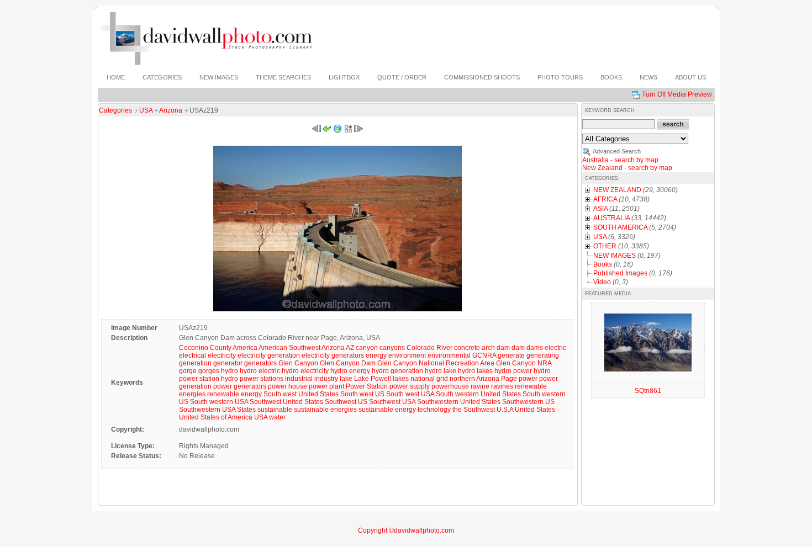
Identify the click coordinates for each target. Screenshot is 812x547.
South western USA (219, 402)
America (245, 348)
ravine (480, 386)
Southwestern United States (458, 402)
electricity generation (269, 355)
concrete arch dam (482, 348)
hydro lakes (475, 371)
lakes (401, 379)
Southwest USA (392, 402)
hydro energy (350, 371)
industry (326, 379)
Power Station (367, 386)
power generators (239, 386)
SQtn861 (648, 391)
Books (602, 264)
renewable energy (234, 394)
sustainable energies (325, 409)
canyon (367, 348)
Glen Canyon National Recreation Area (435, 363)
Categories (115, 110)
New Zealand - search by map (627, 168)
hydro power (513, 371)
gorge (188, 371)
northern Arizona (474, 379)
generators (260, 363)
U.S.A (505, 409)
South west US (362, 394)
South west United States (301, 394)
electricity (222, 355)
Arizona (171, 110)
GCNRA (484, 355)
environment (407, 355)
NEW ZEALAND (617, 190)
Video (602, 282)
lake (346, 379)
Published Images (620, 273)
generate (511, 355)
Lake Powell (372, 379)
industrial (299, 379)
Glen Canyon (298, 363)
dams (534, 348)
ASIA (600, 209)
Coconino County (205, 348)
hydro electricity (305, 371)
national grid (429, 379)
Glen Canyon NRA (523, 363)
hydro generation (397, 371)
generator (227, 363)
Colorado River (429, 348)
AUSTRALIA (611, 218)
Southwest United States (286, 402)
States (246, 409)
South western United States (478, 394)
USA (146, 110)
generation (195, 363)
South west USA (410, 394)
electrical (192, 355)
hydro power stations (252, 379)
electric (555, 348)
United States (535, 409)
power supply (409, 386)
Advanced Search (617, 151)
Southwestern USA (207, 409)
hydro (229, 371)
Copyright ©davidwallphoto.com (406, 530)
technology (434, 409)
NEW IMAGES (614, 255)
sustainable (274, 409)
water (277, 417)
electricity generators (333, 355)
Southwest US (346, 402)
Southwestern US (528, 402)
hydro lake (440, 371)
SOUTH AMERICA (620, 227)
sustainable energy (387, 409)
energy (376, 355)
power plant (326, 386)
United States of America (215, 417)
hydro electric (260, 371)
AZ (350, 348)
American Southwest (289, 348)
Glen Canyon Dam (348, 363)
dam (518, 348)
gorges (208, 371)
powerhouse (450, 386)
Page (509, 379)
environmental (449, 355)
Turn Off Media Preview (677, 94)
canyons (392, 348)
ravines (502, 386)
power (528, 379)
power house (287, 386)
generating (542, 355)
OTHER (604, 246)
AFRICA (605, 199)
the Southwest (473, 409)
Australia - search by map (620, 160)
